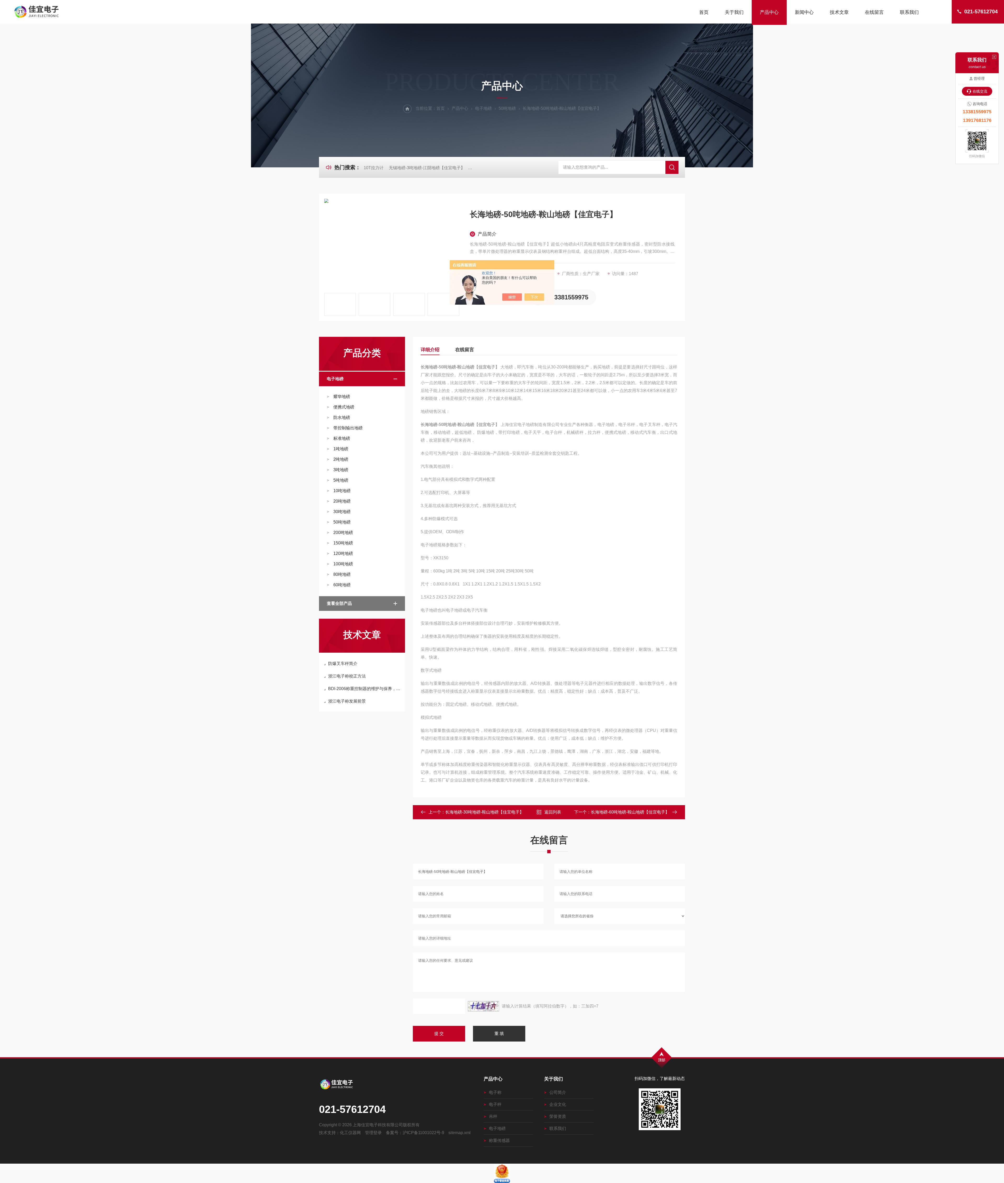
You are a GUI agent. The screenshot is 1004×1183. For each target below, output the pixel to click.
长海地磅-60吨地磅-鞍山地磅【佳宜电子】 (630, 812)
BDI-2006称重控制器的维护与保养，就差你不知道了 (364, 688)
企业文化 (557, 1104)
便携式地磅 (343, 407)
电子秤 (495, 1104)
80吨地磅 (342, 574)
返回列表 (552, 812)
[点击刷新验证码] (483, 1006)
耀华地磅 (341, 396)
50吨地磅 (507, 108)
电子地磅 (483, 108)
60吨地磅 (342, 585)
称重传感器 (499, 1140)
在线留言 (874, 12)
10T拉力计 (374, 168)
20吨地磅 (342, 501)
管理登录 (373, 1132)
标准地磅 (341, 438)
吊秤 (493, 1116)
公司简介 (557, 1092)
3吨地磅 (340, 470)
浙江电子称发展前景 (347, 701)
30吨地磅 (342, 511)
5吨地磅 (340, 480)
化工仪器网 (350, 1132)
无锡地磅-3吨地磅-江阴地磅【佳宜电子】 (427, 168)
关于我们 (734, 12)
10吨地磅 (342, 490)
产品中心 (769, 12)
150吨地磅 (343, 543)
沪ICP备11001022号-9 (423, 1132)
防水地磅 (341, 417)
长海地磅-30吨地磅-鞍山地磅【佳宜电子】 (484, 812)
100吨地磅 (343, 564)
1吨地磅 (340, 449)
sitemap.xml (459, 1132)
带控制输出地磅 (348, 428)
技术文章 (839, 12)
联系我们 (909, 12)
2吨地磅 (340, 459)
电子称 (495, 1092)
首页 (704, 12)
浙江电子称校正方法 (347, 676)
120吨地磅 (343, 553)
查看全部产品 (339, 603)
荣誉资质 (557, 1116)
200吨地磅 (343, 532)
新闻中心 (804, 12)
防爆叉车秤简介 (342, 663)
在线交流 (980, 91)
